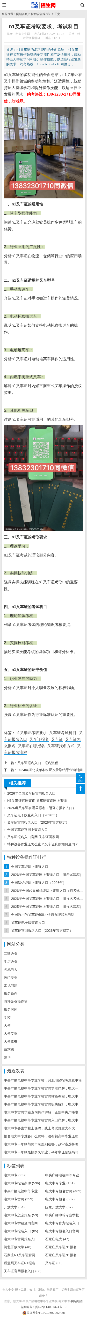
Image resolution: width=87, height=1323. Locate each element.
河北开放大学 (17, 1247)
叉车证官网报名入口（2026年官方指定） (38, 822)
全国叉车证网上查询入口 (29, 867)
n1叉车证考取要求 (31, 733)
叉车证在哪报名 (31, 746)
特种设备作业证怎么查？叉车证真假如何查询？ (42, 844)
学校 (7, 1017)
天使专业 (10, 1033)
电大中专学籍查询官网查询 (28, 1223)
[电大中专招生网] (44, 5)
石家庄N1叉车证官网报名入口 (30, 1255)
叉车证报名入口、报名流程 (37, 763)
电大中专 (15, 1175)
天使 (7, 1025)
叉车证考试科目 (62, 733)
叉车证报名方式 (60, 746)
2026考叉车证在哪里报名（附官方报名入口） (41, 808)
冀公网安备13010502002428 (46, 1313)
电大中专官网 (18, 1199)
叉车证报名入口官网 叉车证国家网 (33, 837)
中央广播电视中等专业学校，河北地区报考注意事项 (43, 1080)
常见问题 (10, 985)
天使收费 (10, 1041)
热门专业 (10, 977)
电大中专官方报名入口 (65, 1223)
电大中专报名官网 (63, 1191)
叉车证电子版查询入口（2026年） (33, 815)
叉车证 (57, 739)
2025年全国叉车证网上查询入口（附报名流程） (47, 907)
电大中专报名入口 (21, 1231)
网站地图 (77, 1301)
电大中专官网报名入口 (24, 1239)
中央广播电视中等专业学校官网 (32, 1191)
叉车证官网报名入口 (23, 1271)
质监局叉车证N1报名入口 (26, 1263)
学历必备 (10, 961)
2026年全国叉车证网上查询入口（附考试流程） (47, 875)
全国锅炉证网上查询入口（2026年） (38, 883)
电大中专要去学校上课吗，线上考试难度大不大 (39, 1128)
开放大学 (14, 1207)
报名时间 (10, 1009)
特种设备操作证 (41, 14)
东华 (7, 1057)
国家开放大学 (59, 1207)
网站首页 (22, 14)
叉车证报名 (39, 739)
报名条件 (10, 993)
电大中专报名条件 (22, 1183)
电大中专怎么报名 (21, 1215)
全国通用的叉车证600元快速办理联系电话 (42, 915)
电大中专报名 (60, 1199)
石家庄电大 (57, 1239)
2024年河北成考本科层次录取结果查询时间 (50, 770)
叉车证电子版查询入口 (28, 923)
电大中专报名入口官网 (65, 1231)
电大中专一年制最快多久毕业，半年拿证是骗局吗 (41, 1152)
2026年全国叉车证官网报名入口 (31, 793)
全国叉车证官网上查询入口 (27, 830)
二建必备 (10, 953)
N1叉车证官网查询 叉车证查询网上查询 (37, 801)
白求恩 (9, 1049)
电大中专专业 (60, 1183)
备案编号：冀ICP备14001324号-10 (43, 1307)
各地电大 (10, 969)
